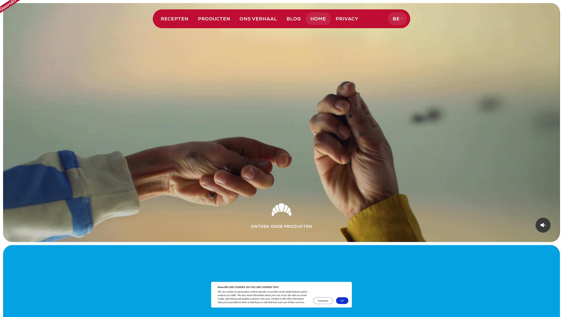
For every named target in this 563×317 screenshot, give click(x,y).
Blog (293, 19)
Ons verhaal (258, 19)
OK (342, 300)
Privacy (347, 19)
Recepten (175, 19)
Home (318, 19)
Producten (214, 19)
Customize (323, 300)
